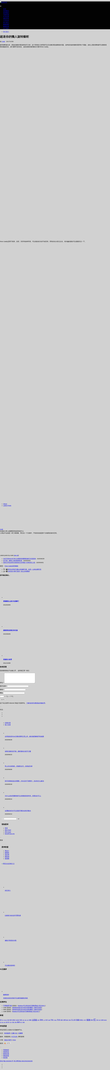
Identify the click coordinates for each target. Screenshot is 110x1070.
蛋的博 (7, 855)
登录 (6, 828)
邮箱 (2, 689)
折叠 (64, 1020)
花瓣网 (20, 1033)
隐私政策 (6, 1056)
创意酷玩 (6, 11)
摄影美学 (6, 18)
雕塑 (18, 1022)
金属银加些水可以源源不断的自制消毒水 (18, 811)
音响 (24, 1022)
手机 (52, 1020)
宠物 (41, 1020)
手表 (58, 1020)
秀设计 (7, 851)
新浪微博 (7, 1033)
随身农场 (6, 1054)
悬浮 (46, 1020)
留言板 (5, 1057)
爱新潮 (7, 857)
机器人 (82, 1020)
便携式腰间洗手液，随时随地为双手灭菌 (18, 751)
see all (16, 555)
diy (2, 1020)
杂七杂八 (6, 22)
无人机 (73, 1020)
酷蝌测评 (6, 24)
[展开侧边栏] (0, 837)
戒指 (49, 1020)
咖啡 (30, 1020)
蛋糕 (16, 1022)
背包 (4, 1022)
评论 (2, 682)
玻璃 (102, 1020)
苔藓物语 (6, 1050)
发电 (25, 1020)
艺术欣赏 (6, 16)
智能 (77, 1020)
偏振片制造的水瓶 (10, 940)
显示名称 (3, 686)
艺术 (11, 1022)
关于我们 (6, 28)
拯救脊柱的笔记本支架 (10, 630)
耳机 (2, 1022)
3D (1, 1020)
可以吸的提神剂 (10, 965)
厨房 (13, 566)
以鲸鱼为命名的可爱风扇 (13, 915)
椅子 (85, 1020)
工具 (44, 1020)
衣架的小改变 (7, 659)
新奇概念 (6, 13)
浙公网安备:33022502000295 (23, 1061)
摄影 (67, 1020)
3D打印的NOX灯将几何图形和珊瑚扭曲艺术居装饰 (19, 559)
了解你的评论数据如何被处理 (35, 703)
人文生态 (6, 20)
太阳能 (34, 1020)
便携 (11, 1020)
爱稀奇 (7, 853)
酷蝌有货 (6, 26)
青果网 (7, 858)
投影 (61, 1020)
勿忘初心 (8, 890)
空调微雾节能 (7, 1005)
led (8, 1020)
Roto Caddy (8, 566)
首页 (4, 9)
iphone (5, 1020)
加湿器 (17, 1020)
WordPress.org (9, 834)
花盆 (13, 1022)
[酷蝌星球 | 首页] (3, 2)
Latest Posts (7, 505)
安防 (38, 1020)
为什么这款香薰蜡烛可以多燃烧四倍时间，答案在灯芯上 (23, 796)
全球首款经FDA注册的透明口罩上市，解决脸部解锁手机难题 (24, 736)
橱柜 (16, 566)
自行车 (7, 1022)
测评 (92, 1020)
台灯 (28, 1020)
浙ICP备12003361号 (6, 1061)
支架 (70, 1020)
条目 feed (8, 830)
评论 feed (8, 832)
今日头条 (14, 1036)
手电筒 (55, 1020)
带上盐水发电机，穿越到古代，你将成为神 (18, 766)
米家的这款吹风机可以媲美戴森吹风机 (15, 998)
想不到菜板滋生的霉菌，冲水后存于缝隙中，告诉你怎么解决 (24, 781)
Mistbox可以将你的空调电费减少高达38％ (31, 1005)
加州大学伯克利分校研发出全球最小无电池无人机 (19, 562)
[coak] (10, 527)
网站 (1, 693)
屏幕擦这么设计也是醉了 (11, 601)
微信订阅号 (8, 1040)
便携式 (14, 1020)
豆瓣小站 (14, 1033)
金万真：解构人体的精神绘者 (12, 560)
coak (3, 41)
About (5, 504)
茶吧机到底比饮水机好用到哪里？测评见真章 (26, 1007)
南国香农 (6, 1052)
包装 (20, 1020)
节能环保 (6, 15)
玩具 (100, 1020)
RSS (14, 1040)
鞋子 (21, 1022)
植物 (88, 1020)
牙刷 (97, 1020)
